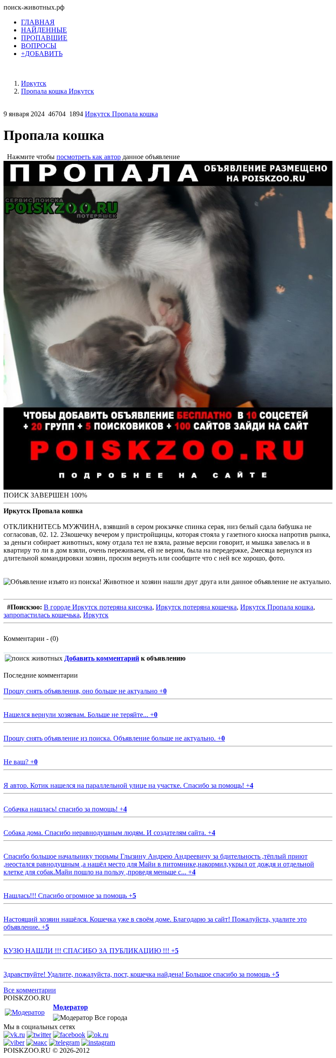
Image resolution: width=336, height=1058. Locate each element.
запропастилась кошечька (42, 615)
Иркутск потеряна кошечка (196, 607)
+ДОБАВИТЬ (42, 53)
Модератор (70, 1007)
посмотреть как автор (88, 156)
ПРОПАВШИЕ (44, 38)
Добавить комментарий (101, 658)
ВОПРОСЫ (38, 45)
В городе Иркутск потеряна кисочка (98, 607)
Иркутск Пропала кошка (121, 114)
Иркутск (95, 615)
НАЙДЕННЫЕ (44, 30)
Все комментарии (30, 990)
